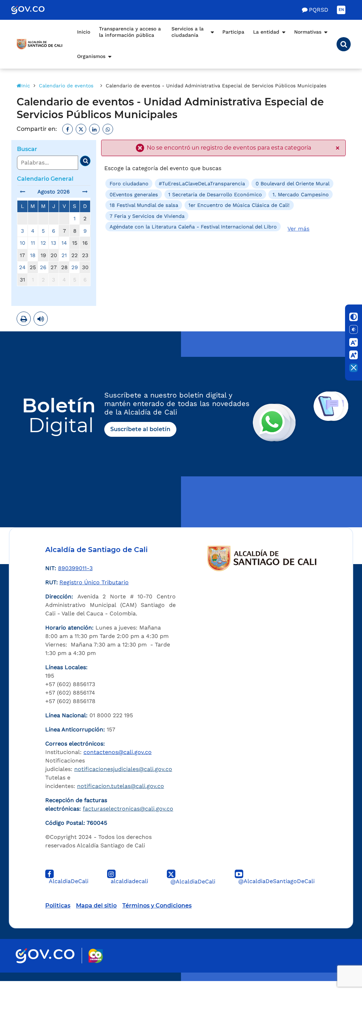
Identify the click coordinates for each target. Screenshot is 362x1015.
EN (341, 9)
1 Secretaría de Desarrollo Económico (215, 194)
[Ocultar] (353, 367)
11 (33, 243)
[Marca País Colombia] (96, 956)
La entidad (266, 32)
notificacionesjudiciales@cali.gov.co (123, 769)
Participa (233, 32)
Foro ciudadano (129, 183)
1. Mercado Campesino (301, 194)
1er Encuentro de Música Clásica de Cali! (239, 205)
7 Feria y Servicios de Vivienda (147, 216)
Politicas (57, 905)
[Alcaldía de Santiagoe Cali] (40, 44)
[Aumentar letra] (353, 355)
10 (22, 243)
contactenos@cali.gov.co (117, 752)
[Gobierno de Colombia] (35, 10)
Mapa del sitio (96, 905)
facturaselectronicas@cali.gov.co (128, 808)
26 (43, 267)
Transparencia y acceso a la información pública (130, 32)
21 (64, 255)
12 (43, 243)
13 (53, 243)
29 (74, 267)
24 (22, 267)
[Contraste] (353, 317)
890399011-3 (75, 568)
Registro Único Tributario (94, 582)
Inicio (83, 32)
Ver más (298, 228)
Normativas (307, 32)
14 (64, 243)
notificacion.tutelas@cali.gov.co (120, 786)
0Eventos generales (134, 194)
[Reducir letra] (353, 342)
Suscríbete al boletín (140, 429)
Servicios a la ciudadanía (187, 32)
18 (32, 255)
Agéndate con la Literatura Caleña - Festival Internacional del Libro (193, 227)
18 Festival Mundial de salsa (144, 205)
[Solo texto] (353, 329)
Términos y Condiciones (157, 905)
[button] (344, 44)
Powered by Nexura (336, 977)
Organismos (91, 56)
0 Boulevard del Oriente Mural (292, 183)
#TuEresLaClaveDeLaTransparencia (202, 183)
